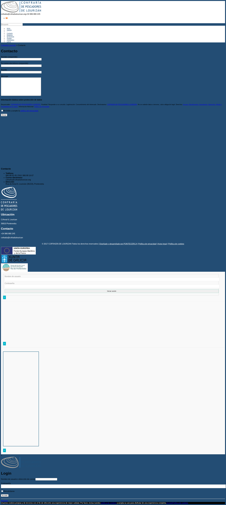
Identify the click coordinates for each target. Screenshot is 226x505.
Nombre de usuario (13, 276)
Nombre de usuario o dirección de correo (18, 479)
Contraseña (9, 283)
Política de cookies (176, 244)
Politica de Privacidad (41, 107)
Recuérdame (9, 491)
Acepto (169, 503)
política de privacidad (29, 111)
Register (4, 501)
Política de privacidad (147, 244)
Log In (9, 41)
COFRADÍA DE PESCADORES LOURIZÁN (25, 104)
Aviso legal (162, 244)
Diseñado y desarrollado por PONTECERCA (118, 244)
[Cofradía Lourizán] (21, 12)
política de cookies (108, 503)
